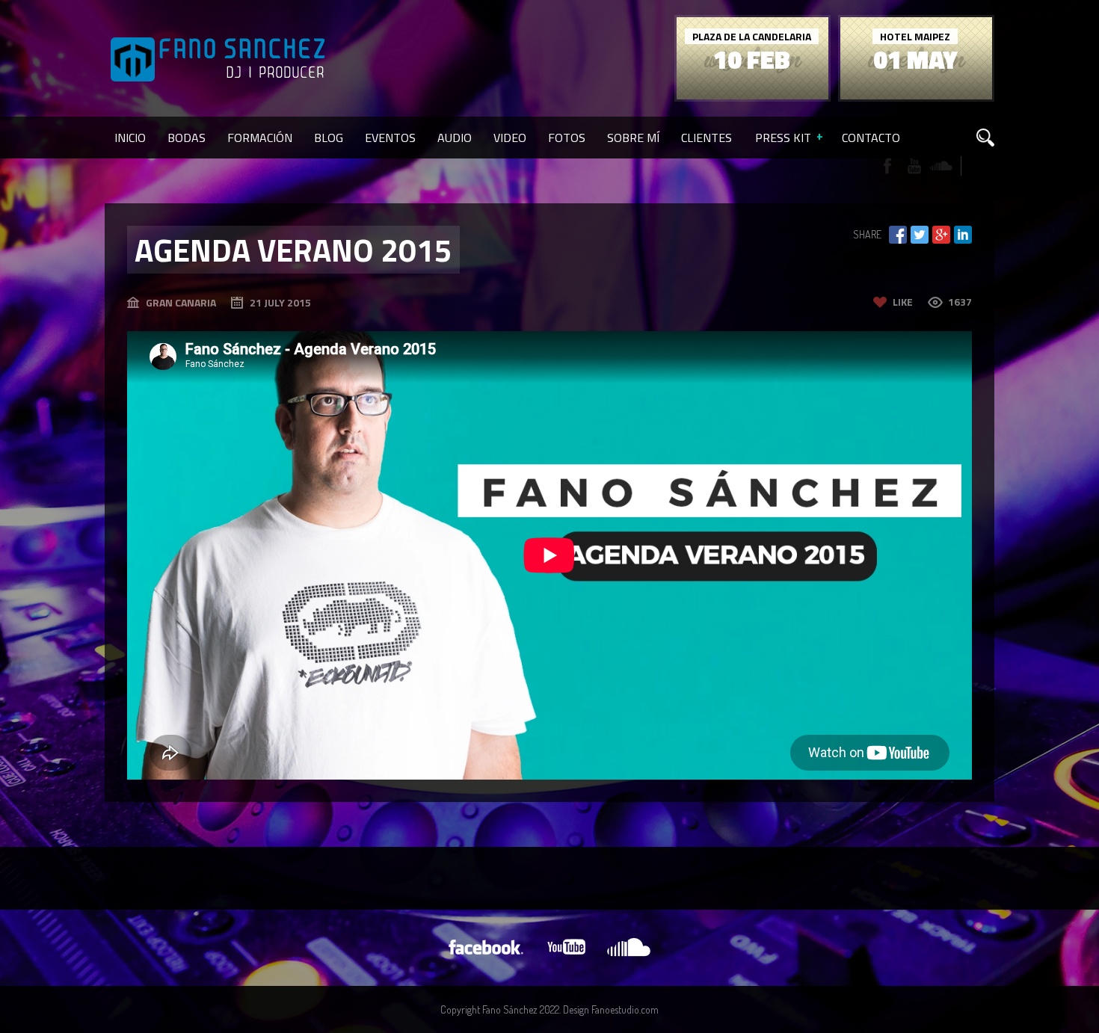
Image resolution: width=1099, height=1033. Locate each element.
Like (903, 301)
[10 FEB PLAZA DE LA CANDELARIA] (752, 95)
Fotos (566, 138)
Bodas (186, 138)
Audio (454, 138)
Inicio (130, 138)
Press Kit (783, 138)
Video (509, 138)
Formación (259, 138)
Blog (328, 138)
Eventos (390, 138)
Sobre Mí (633, 138)
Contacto (871, 138)
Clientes (706, 138)
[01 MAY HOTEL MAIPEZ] (916, 95)
